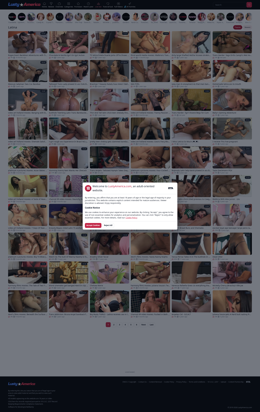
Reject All (108, 225)
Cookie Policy (131, 217)
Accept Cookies (93, 225)
